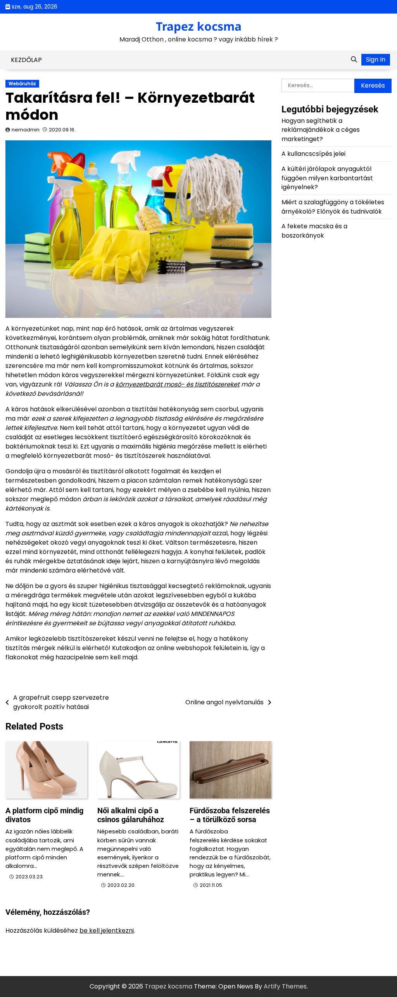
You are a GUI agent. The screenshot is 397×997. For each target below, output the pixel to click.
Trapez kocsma (199, 26)
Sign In (375, 59)
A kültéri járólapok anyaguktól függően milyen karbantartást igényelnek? (327, 177)
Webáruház (22, 84)
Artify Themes (285, 986)
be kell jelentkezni (106, 930)
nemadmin (26, 129)
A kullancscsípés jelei (313, 153)
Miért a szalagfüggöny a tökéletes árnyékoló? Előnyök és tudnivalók (332, 207)
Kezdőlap (26, 59)
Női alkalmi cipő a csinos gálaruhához (130, 815)
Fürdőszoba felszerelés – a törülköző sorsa (230, 815)
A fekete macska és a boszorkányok (314, 231)
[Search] (354, 60)
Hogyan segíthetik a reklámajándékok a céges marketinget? (320, 129)
